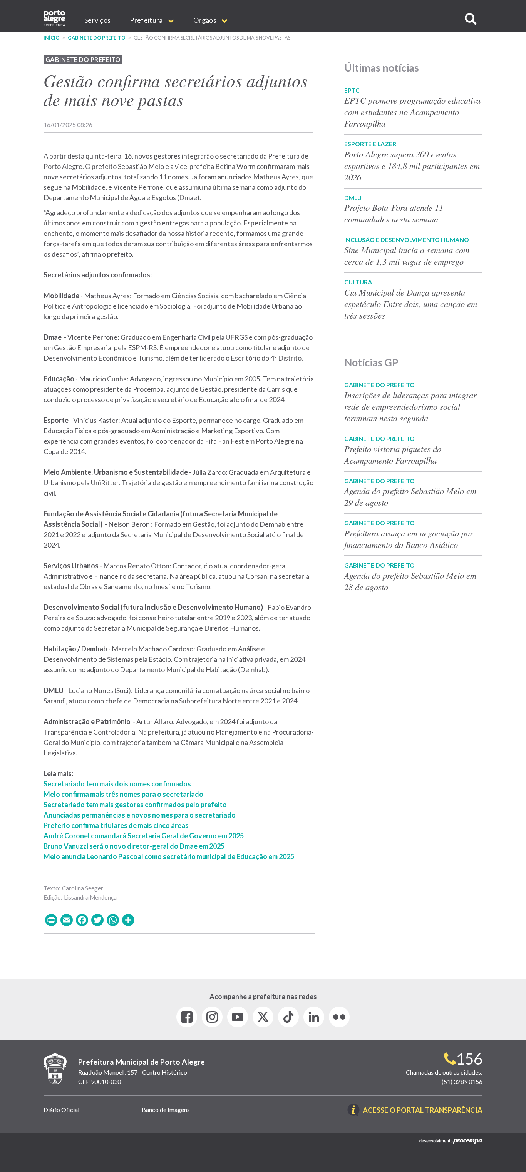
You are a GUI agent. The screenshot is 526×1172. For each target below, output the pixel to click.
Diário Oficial (61, 1109)
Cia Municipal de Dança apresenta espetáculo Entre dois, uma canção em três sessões (410, 303)
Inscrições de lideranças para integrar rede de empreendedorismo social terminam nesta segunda (410, 406)
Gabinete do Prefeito (97, 38)
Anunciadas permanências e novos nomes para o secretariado (140, 815)
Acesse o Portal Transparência (422, 1110)
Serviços (97, 20)
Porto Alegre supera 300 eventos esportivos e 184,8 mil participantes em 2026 (412, 165)
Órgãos (205, 20)
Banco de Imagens (166, 1109)
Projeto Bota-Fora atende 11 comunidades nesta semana (393, 213)
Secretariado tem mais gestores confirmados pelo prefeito (135, 804)
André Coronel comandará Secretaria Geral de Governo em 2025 (144, 835)
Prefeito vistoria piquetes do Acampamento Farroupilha (392, 454)
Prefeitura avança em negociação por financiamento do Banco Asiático (408, 538)
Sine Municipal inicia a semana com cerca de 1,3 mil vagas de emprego (406, 255)
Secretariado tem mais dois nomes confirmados (117, 784)
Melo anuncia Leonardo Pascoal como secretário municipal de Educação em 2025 (169, 856)
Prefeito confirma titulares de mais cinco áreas (116, 825)
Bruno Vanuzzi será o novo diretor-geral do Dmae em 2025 (134, 846)
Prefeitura (147, 20)
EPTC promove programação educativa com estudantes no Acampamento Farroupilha (412, 111)
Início (52, 38)
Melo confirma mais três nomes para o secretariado (123, 794)
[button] (470, 19)
